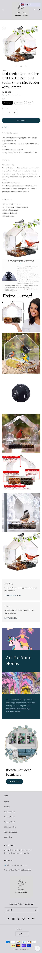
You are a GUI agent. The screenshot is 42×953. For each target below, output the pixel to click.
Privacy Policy (9, 817)
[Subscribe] (35, 910)
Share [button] (6, 127)
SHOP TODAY (14, 781)
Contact (7, 807)
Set (29, 103)
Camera (20, 103)
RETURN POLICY (11, 618)
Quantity (5, 108)
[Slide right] (25, 66)
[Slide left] (16, 66)
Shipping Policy (10, 827)
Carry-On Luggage (11, 832)
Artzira (17, 949)
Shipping (4, 95)
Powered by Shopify (24, 949)
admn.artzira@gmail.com (17, 865)
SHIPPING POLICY (11, 595)
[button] (2, 9)
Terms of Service (10, 822)
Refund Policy (9, 812)
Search (6, 802)
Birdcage (7, 103)
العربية (20, 934)
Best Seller (8, 837)
